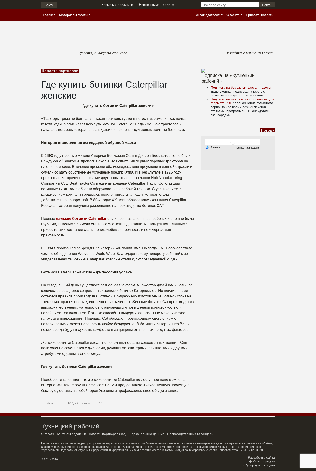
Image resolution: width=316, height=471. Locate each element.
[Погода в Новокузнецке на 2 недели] (247, 147)
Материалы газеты (73, 15)
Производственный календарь (190, 434)
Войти (49, 5)
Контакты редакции (71, 434)
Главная (49, 15)
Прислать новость (259, 15)
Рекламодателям (207, 15)
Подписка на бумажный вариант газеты (241, 87)
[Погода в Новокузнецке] (232, 142)
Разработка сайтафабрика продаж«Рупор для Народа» (259, 461)
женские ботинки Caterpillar (81, 218)
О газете (232, 15)
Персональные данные (146, 434)
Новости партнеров (103, 434)
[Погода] (213, 147)
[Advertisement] (238, 199)
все (122, 434)
